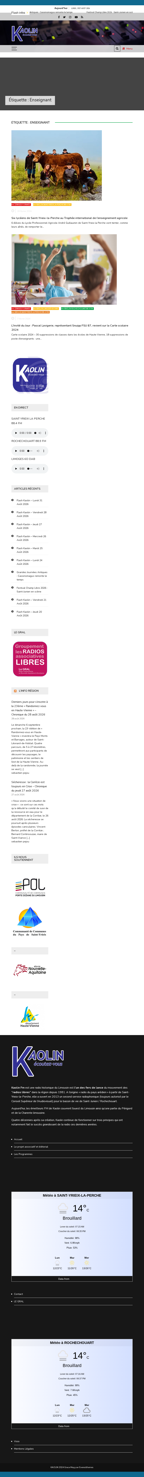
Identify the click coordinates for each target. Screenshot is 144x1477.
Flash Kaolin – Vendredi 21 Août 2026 (31, 601)
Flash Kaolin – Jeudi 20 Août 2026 (29, 613)
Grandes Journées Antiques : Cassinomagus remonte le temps (32, 576)
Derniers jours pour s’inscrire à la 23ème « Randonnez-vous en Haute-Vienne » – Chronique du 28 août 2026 (29, 708)
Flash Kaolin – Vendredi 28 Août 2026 (31, 514)
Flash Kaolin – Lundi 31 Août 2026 (29, 502)
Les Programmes (23, 1154)
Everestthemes (86, 1467)
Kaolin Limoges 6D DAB (47, 309)
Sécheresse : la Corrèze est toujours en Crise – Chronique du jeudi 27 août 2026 (29, 786)
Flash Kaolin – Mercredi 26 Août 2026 (31, 538)
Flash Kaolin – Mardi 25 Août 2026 (29, 550)
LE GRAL (19, 1301)
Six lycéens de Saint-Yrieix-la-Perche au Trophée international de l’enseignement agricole (69, 218)
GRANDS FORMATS (22, 205)
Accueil (18, 1139)
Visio (16, 1441)
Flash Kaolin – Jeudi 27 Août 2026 (29, 526)
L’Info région (29, 691)
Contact (18, 1294)
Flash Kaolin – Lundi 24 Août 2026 (29, 562)
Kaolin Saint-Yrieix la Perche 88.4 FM (53, 205)
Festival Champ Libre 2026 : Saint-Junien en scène (80, 12)
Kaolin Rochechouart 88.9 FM (78, 309)
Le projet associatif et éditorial (31, 1146)
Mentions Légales (24, 1448)
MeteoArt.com (78, 1278)
